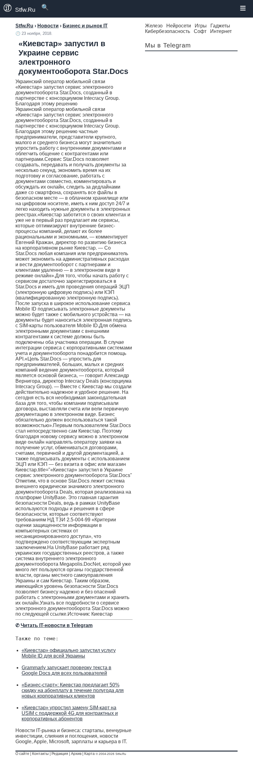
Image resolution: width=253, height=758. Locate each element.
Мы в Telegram (168, 45)
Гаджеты (220, 25)
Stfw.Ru (25, 9)
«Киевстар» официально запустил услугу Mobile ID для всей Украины (69, 653)
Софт (200, 31)
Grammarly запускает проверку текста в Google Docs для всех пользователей (66, 670)
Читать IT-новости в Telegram (57, 625)
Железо (154, 25)
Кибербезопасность (167, 31)
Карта (89, 754)
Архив (76, 754)
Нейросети (178, 25)
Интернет (221, 31)
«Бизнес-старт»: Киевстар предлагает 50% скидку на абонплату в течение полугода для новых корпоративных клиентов (73, 690)
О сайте (22, 754)
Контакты (40, 754)
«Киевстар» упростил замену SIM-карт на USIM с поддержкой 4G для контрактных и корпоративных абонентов (70, 713)
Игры (201, 25)
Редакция (60, 754)
